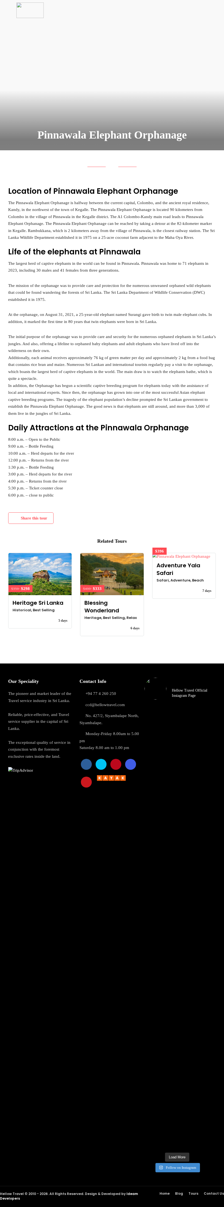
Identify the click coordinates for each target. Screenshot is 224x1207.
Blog (179, 1193)
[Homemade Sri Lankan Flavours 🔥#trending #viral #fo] (168, 1022)
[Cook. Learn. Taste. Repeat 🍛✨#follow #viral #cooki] (202, 751)
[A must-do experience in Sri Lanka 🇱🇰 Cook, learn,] (185, 842)
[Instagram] (130, 764)
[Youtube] (86, 782)
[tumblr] (115, 764)
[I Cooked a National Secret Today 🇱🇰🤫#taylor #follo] (185, 1029)
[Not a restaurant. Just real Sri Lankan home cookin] (168, 758)
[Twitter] (101, 764)
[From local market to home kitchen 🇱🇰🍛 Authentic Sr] (152, 1064)
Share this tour (34, 518)
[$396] (184, 556)
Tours (193, 1193)
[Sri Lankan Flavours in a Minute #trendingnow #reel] (202, 1022)
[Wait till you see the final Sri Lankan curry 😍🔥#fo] (152, 758)
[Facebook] (86, 764)
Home (165, 1193)
